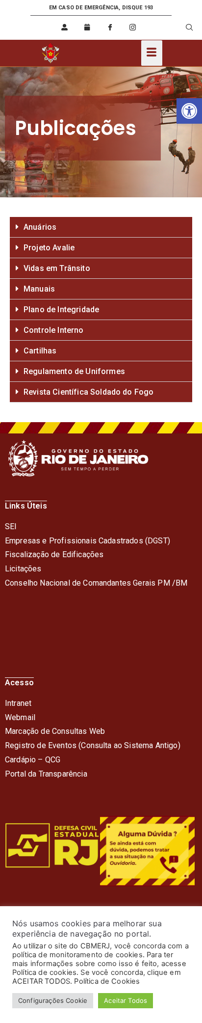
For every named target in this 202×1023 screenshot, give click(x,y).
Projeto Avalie (49, 247)
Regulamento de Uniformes (74, 371)
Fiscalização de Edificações (54, 554)
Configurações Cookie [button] (52, 1000)
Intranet (18, 703)
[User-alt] (64, 27)
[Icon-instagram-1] (132, 27)
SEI (11, 526)
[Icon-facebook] (109, 27)
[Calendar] (87, 27)
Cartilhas (40, 350)
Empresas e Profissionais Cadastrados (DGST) (87, 540)
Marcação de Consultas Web (55, 731)
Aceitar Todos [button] (125, 1000)
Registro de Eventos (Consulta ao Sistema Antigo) (92, 745)
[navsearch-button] (184, 27)
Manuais (39, 289)
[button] (189, 111)
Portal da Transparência (46, 774)
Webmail (20, 717)
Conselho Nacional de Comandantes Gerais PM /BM (96, 583)
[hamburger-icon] (152, 53)
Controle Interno (54, 330)
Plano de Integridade (61, 309)
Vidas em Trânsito (57, 268)
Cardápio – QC (30, 759)
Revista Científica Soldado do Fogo (88, 392)
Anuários (40, 227)
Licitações (23, 568)
